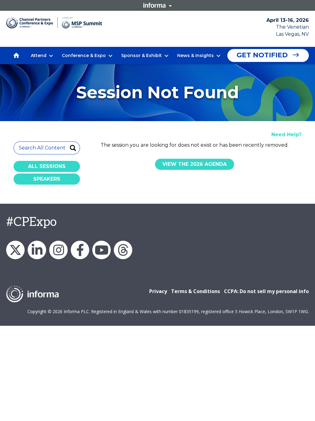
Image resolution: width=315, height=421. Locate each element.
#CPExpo (31, 222)
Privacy (158, 291)
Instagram (58, 250)
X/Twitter (15, 250)
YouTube (101, 250)
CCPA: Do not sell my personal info (266, 291)
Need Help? (286, 134)
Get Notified (262, 55)
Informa (157, 5)
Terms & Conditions (195, 291)
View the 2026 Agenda (194, 164)
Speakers (46, 179)
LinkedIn (37, 250)
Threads (123, 250)
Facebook (80, 250)
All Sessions (47, 166)
